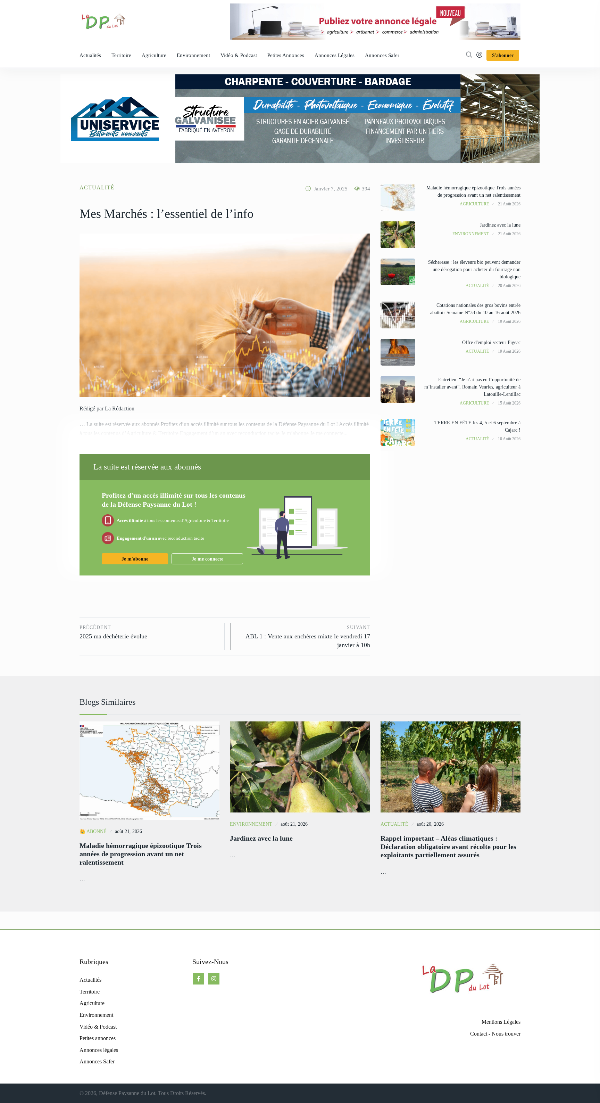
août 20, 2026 (430, 824)
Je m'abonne (135, 559)
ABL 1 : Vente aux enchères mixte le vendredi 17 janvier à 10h (307, 636)
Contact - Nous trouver (495, 1034)
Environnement (193, 55)
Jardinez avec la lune (500, 225)
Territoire (121, 55)
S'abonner (503, 55)
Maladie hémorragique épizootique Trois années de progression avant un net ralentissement (141, 854)
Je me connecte (207, 559)
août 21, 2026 (128, 831)
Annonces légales (335, 55)
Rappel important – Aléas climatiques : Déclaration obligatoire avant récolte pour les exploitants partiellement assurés (448, 846)
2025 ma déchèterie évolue (113, 632)
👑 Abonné (93, 831)
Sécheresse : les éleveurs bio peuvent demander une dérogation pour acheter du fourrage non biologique (474, 269)
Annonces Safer (382, 55)
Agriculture (154, 55)
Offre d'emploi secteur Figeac (491, 342)
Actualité (97, 187)
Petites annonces (285, 55)
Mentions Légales (501, 1022)
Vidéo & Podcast (238, 55)
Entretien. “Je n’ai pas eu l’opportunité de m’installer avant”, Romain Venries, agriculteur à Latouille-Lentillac (472, 387)
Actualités (90, 55)
